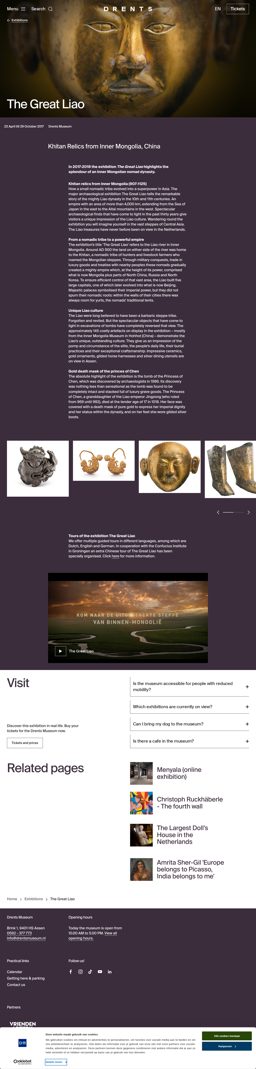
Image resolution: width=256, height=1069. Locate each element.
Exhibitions (34, 899)
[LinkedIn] (110, 972)
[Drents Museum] (128, 9)
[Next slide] (249, 512)
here (115, 556)
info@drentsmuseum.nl (26, 938)
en (218, 8)
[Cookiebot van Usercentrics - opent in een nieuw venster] (22, 1062)
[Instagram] (80, 972)
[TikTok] (90, 972)
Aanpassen (225, 1046)
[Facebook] (71, 972)
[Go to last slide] (218, 512)
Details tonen (54, 1062)
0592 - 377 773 (19, 933)
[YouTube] (100, 972)
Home (12, 899)
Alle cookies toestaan (227, 1035)
